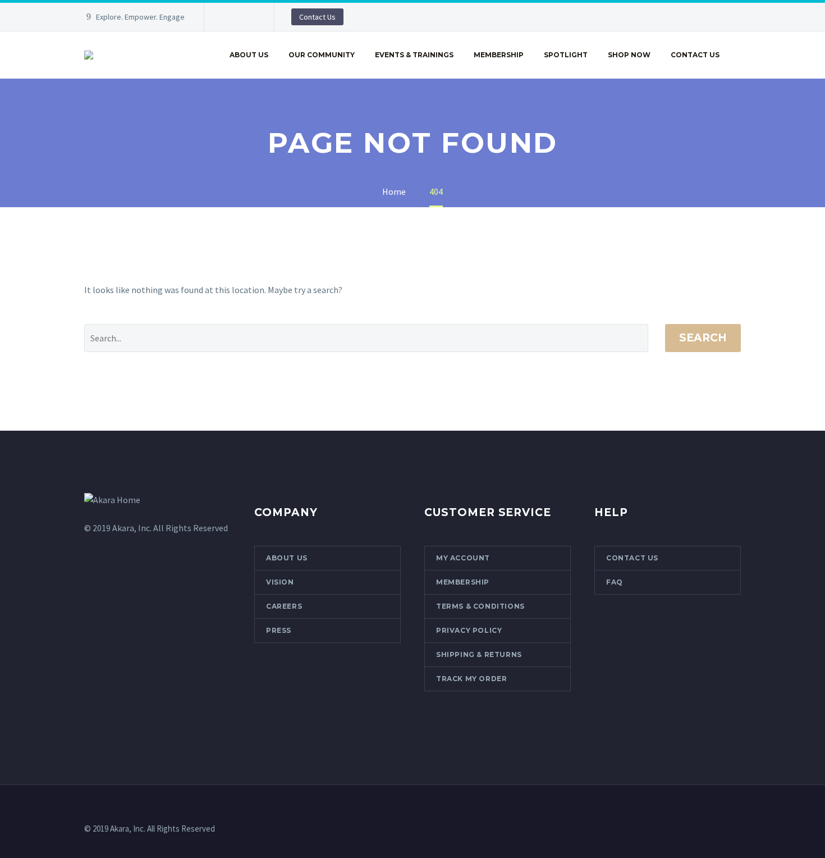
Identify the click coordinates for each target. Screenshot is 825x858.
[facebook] (91, 725)
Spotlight (566, 55)
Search (703, 337)
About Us (249, 55)
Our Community (321, 55)
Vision (280, 582)
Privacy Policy (469, 630)
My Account (463, 558)
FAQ (614, 582)
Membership (499, 55)
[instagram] (111, 725)
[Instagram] (246, 16)
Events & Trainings (414, 55)
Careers (284, 606)
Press (278, 630)
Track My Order (471, 678)
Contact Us (317, 17)
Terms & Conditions (480, 606)
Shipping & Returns (479, 654)
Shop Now (629, 55)
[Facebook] (229, 16)
